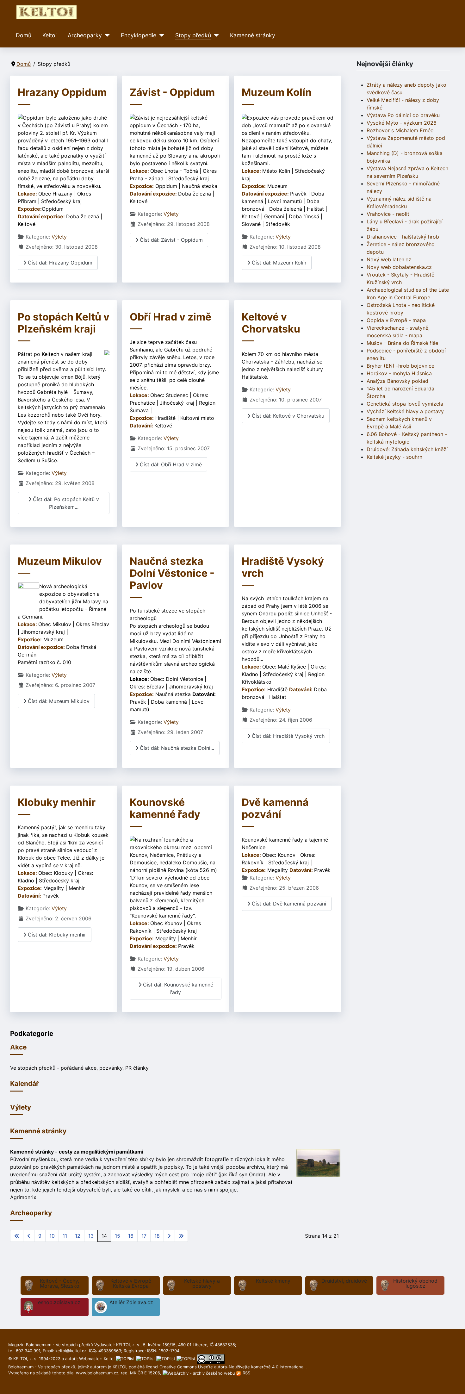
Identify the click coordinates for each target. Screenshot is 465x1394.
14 (104, 1236)
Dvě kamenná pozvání (275, 808)
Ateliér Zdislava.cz (131, 1302)
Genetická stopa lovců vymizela (405, 404)
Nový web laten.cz (389, 259)
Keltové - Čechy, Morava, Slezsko (59, 1283)
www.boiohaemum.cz (97, 1372)
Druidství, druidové (344, 1281)
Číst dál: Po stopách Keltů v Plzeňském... (65, 503)
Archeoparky (85, 35)
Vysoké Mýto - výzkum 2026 (402, 123)
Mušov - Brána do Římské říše (402, 343)
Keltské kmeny (273, 1281)
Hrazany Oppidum (62, 92)
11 (65, 1236)
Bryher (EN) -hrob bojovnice (400, 366)
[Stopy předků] (215, 35)
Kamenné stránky (252, 35)
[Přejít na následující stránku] (169, 1236)
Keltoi (49, 35)
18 (157, 1236)
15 (117, 1236)
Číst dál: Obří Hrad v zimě (170, 464)
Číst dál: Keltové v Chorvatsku (287, 416)
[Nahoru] (454, 1382)
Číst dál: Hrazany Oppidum (59, 262)
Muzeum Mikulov (60, 561)
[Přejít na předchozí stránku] (28, 1236)
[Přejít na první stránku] (16, 1236)
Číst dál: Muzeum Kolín (278, 262)
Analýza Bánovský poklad (397, 381)
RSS (245, 1372)
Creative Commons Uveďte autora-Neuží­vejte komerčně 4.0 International (232, 1366)
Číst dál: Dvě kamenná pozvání (288, 903)
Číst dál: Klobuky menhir (56, 934)
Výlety (59, 236)
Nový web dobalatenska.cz (399, 267)
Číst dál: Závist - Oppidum (170, 240)
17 (143, 1236)
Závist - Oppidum (172, 92)
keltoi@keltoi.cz (70, 1350)
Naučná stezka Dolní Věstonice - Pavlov (172, 573)
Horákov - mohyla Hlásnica (399, 373)
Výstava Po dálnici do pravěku (403, 115)
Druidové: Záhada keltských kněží (407, 449)
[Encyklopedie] (160, 35)
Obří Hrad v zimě (170, 317)
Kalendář (24, 1083)
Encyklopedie (138, 35)
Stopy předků (193, 35)
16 (130, 1236)
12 (77, 1236)
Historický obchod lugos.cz (415, 1283)
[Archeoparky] (106, 35)
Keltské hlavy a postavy (202, 1283)
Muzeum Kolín (277, 92)
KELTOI (119, 1366)
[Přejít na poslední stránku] (181, 1236)
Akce (18, 1047)
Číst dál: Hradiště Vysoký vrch (287, 736)
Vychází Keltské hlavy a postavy (405, 411)
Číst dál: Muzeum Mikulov (58, 701)
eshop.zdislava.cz (59, 1302)
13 (91, 1236)
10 (52, 1236)
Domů (23, 35)
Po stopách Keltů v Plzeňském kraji (63, 323)
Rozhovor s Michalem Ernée (400, 130)
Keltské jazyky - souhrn (394, 457)
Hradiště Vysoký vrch (283, 567)
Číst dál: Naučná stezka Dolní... (176, 748)
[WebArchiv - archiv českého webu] (199, 1372)
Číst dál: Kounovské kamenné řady (177, 988)
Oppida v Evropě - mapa (396, 320)
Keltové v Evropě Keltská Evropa (130, 1283)
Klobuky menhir (57, 802)
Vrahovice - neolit (388, 214)
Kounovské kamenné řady (165, 808)
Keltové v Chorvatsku (271, 323)
